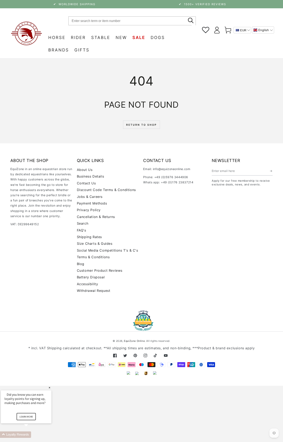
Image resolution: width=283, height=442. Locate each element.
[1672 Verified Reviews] (141, 328)
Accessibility (87, 284)
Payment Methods (92, 203)
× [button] (49, 388)
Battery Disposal (91, 277)
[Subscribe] (271, 170)
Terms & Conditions (93, 257)
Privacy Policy (89, 210)
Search (82, 223)
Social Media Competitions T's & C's (107, 250)
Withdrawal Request (93, 291)
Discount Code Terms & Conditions (106, 190)
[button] (263, 30)
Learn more (26, 416)
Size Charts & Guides (94, 243)
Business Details (90, 176)
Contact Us (86, 183)
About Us (85, 170)
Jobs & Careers (90, 197)
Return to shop (141, 124)
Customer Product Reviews (99, 270)
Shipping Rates (89, 237)
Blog (80, 264)
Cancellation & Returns (96, 217)
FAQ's (81, 230)
